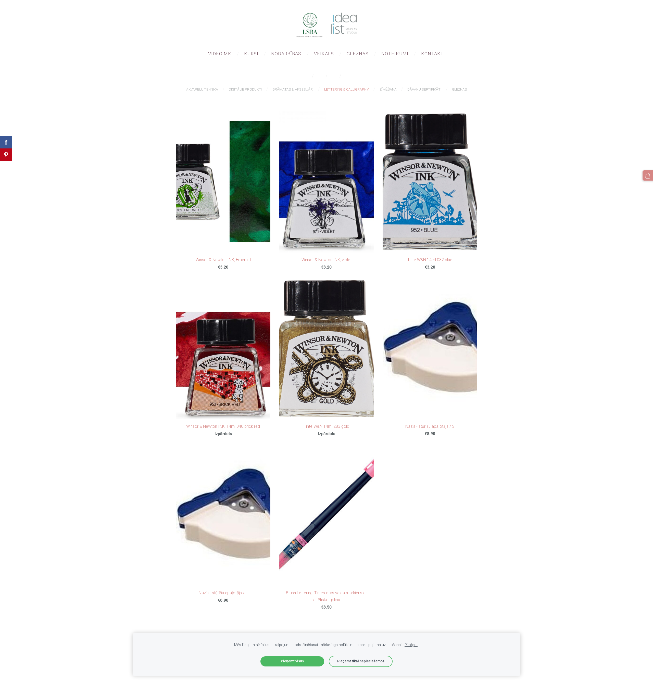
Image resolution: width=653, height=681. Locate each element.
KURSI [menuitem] (251, 53)
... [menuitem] (305, 75)
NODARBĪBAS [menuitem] (286, 53)
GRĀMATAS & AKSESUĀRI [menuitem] (292, 89)
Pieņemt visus (292, 661)
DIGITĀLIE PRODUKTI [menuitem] (245, 89)
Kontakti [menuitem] (433, 53)
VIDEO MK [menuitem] (219, 53)
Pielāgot (411, 645)
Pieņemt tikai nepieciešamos (360, 661)
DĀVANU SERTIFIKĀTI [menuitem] (424, 89)
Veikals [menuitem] (324, 53)
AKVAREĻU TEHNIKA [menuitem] (202, 89)
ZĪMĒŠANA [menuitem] (388, 89)
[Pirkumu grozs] (648, 175)
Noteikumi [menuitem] (394, 53)
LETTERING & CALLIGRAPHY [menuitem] (346, 89)
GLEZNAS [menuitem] (358, 53)
